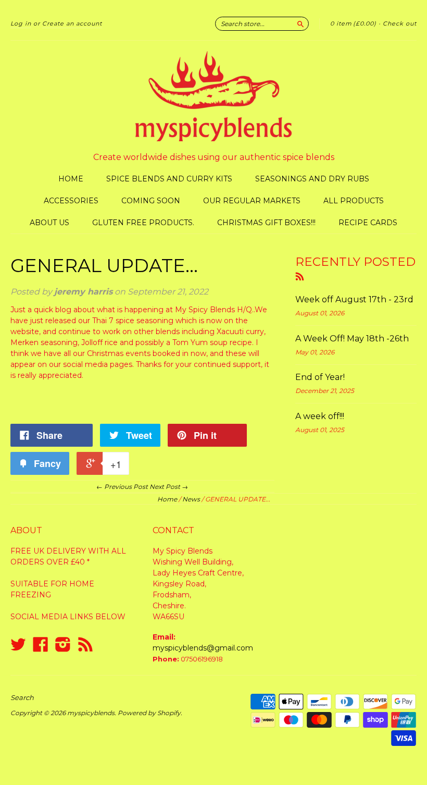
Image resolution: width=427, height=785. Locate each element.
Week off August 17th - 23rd (354, 299)
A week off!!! (319, 416)
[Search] (300, 23)
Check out (400, 23)
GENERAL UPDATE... (104, 265)
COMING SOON (150, 200)
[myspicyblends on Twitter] (18, 644)
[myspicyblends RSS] (85, 644)
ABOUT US (49, 222)
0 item (353, 23)
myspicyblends (91, 713)
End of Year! (320, 377)
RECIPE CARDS (367, 222)
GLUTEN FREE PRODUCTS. (143, 222)
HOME (70, 178)
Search (22, 697)
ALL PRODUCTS (353, 200)
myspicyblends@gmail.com (203, 648)
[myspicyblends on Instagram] (63, 644)
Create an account (72, 23)
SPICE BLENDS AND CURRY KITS (169, 178)
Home (167, 499)
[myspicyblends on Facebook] (40, 644)
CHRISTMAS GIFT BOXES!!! (266, 222)
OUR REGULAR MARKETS (251, 200)
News (191, 499)
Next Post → (168, 486)
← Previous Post (122, 486)
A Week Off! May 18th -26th (352, 339)
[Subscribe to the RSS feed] (299, 275)
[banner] (213, 96)
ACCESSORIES (71, 200)
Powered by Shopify (149, 713)
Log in (20, 23)
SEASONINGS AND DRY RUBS (312, 178)
